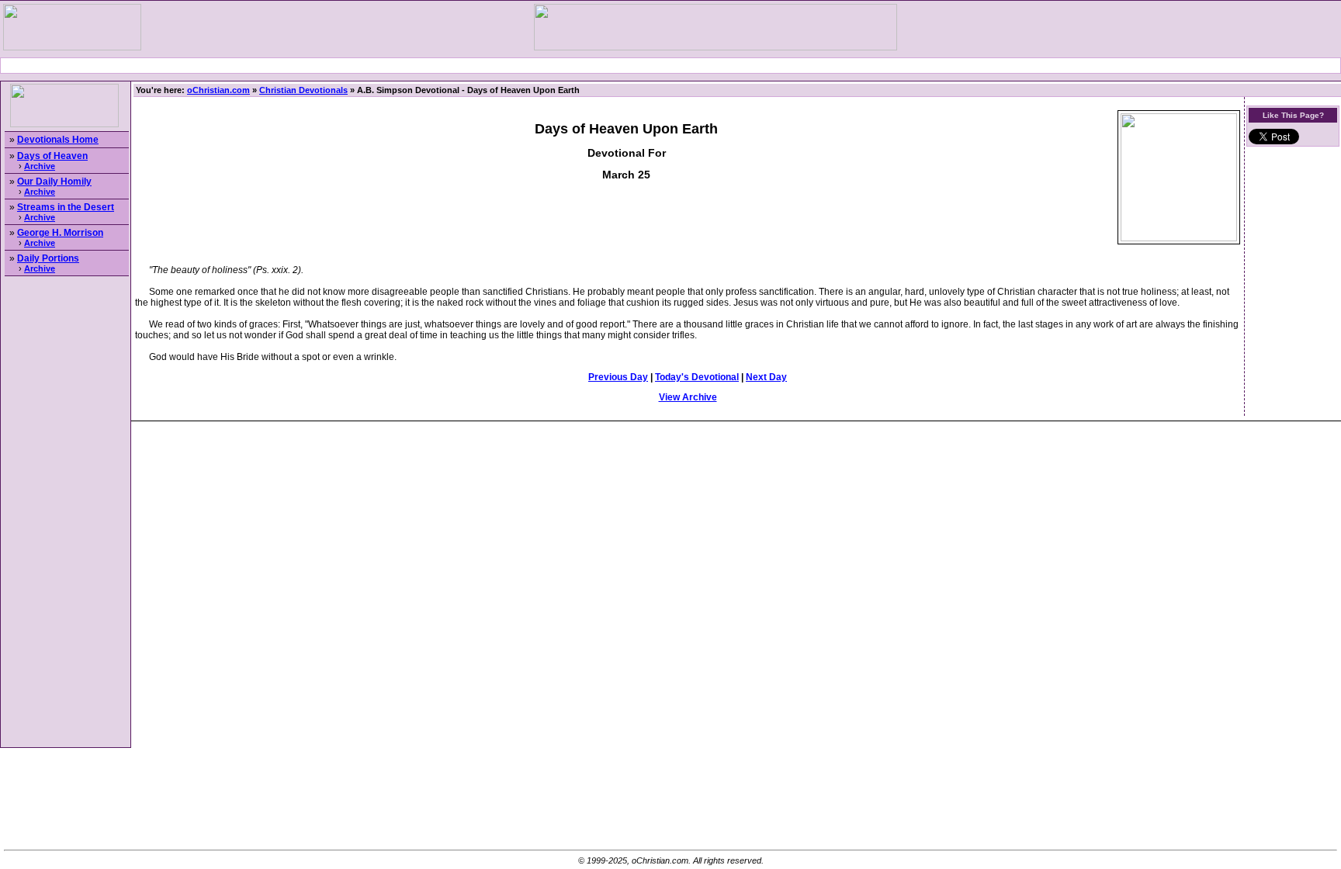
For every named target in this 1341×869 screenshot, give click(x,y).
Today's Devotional (697, 377)
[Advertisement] (670, 65)
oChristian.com (218, 90)
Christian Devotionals (303, 90)
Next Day (766, 377)
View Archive (688, 397)
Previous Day (618, 377)
